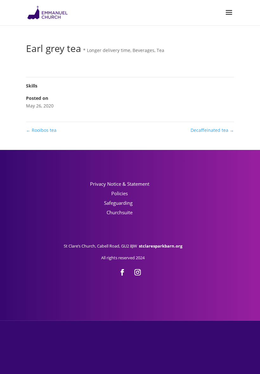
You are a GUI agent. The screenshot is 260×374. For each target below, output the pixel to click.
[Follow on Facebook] (122, 272)
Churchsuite (120, 212)
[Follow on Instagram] (137, 272)
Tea (160, 50)
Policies (119, 193)
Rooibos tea (41, 130)
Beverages (143, 50)
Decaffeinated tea (212, 130)
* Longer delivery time (106, 50)
